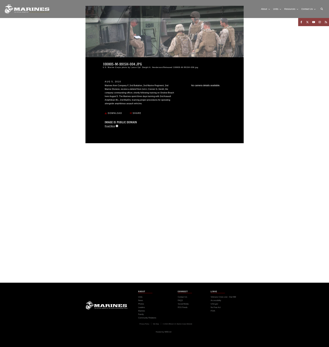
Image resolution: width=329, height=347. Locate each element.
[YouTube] (313, 22)
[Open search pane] (322, 9)
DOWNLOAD (114, 113)
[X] (307, 22)
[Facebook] (301, 22)
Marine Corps (106, 305)
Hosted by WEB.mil (163, 332)
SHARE (136, 113)
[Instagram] (320, 22)
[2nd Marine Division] (26, 9)
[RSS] (326, 22)
